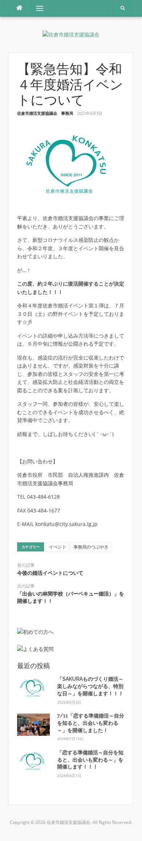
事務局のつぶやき (91, 547)
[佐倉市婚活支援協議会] (71, 34)
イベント (57, 547)
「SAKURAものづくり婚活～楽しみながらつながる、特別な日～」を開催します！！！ (90, 686)
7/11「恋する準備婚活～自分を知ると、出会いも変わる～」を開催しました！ (90, 723)
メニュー (39, 8)
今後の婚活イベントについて (50, 573)
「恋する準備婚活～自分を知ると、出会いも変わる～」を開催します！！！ (90, 760)
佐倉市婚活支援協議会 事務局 (45, 113)
